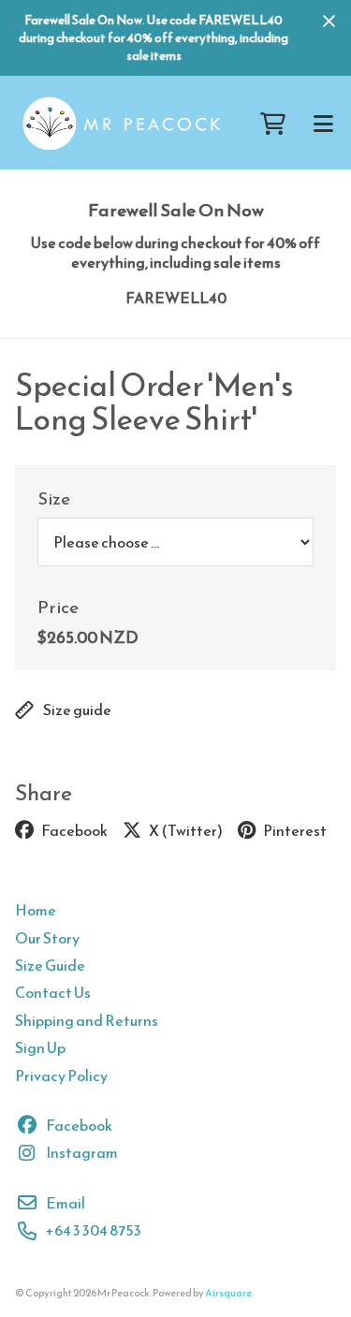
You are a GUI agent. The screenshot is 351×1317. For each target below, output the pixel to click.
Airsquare (228, 1292)
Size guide (77, 709)
